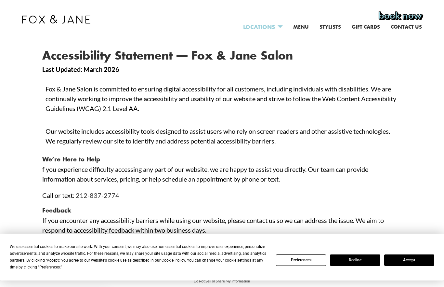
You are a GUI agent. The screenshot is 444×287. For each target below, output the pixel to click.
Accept (409, 260)
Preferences (301, 260)
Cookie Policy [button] (173, 260)
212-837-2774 (97, 195)
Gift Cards (366, 26)
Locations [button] (259, 27)
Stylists (330, 26)
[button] (56, 18)
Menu (301, 26)
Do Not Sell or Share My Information (222, 281)
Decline (355, 260)
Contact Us (406, 26)
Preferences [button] (49, 267)
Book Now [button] (400, 15)
